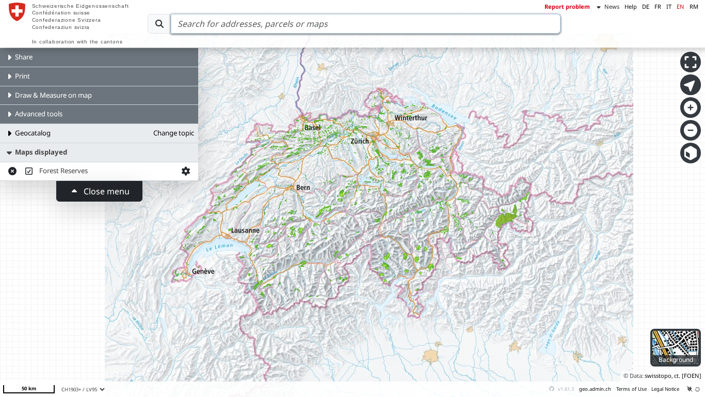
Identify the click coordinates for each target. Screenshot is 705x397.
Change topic (173, 133)
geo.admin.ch (595, 389)
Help (630, 6)
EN (680, 6)
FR (657, 6)
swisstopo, (659, 375)
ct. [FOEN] (687, 375)
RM (694, 6)
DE (645, 6)
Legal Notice (665, 389)
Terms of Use (631, 389)
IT (668, 6)
